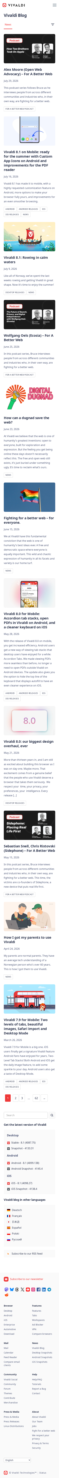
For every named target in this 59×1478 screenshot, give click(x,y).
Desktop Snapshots (42, 1352)
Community (10, 1384)
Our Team (37, 1421)
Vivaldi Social (10, 1379)
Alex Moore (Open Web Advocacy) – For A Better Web (28, 71)
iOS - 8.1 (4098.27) (21, 1183)
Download (9, 1333)
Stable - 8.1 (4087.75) (23, 1142)
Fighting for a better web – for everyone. (29, 520)
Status (42, 1472)
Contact (36, 1393)
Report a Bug (39, 1388)
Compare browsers (42, 1333)
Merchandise (11, 1402)
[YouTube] (28, 1289)
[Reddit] (6, 1295)
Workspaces (38, 1320)
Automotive (10, 1329)
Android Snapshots (42, 1357)
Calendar (8, 1352)
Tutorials (36, 1384)
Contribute (9, 1397)
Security (36, 1447)
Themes (8, 1393)
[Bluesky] (12, 1289)
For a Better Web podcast (20, 109)
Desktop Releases (15, 292)
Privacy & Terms (40, 1443)
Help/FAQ (37, 1379)
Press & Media (11, 1416)
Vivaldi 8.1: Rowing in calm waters (26, 259)
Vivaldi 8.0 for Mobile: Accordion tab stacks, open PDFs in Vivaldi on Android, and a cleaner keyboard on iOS (29, 620)
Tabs (34, 1315)
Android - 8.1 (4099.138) (25, 1163)
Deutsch (17, 1210)
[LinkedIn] (44, 1289)
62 (36, 1098)
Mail (6, 1347)
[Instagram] (33, 1289)
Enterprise (9, 1324)
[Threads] (17, 1289)
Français (17, 1216)
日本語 (16, 1222)
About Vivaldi (39, 1416)
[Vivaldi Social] (6, 1289)
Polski (15, 1233)
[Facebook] (38, 1289)
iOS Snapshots (39, 1361)
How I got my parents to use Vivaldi (27, 939)
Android (10, 209)
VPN (34, 1329)
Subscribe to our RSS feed (26, 1253)
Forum (7, 1388)
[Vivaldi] (14, 5)
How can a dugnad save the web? (26, 419)
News (8, 24)
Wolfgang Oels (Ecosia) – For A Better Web (28, 337)
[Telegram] (49, 1289)
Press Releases (11, 1421)
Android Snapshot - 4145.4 (27, 1168)
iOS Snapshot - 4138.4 (24, 1189)
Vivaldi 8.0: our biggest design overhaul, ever (28, 743)
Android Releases (28, 209)
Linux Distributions (14, 1426)
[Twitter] (22, 1289)
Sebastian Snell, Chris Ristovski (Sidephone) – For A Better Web (29, 848)
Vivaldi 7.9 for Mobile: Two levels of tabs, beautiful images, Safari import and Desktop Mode (26, 1026)
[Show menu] (54, 5)
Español (16, 1227)
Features (36, 1310)
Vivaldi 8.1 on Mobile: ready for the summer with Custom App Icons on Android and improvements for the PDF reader (28, 160)
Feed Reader (10, 1357)
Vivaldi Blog (38, 1347)
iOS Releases (12, 214)
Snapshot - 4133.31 (22, 1148)
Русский (17, 1239)
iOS (44, 209)
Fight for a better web (43, 1430)
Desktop (8, 1310)
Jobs (34, 1426)
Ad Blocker (37, 1324)
